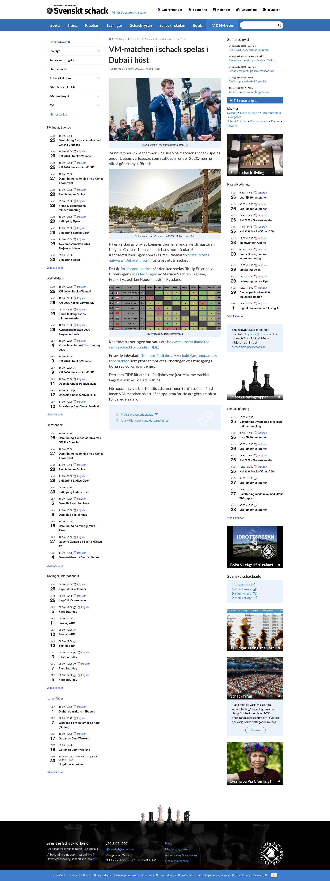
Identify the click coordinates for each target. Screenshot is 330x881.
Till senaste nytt (244, 100)
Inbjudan (81, 151)
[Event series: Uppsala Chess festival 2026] (75, 390)
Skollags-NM (67, 623)
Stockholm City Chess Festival (79, 406)
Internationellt (60, 42)
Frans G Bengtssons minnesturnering (72, 208)
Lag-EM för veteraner (72, 589)
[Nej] (325, 875)
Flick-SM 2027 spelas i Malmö (249, 49)
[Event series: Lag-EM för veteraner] (255, 478)
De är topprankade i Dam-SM (248, 81)
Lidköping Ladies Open (74, 232)
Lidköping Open (69, 221)
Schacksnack (243, 589)
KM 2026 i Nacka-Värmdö (75, 156)
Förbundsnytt (59, 96)
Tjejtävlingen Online (72, 194)
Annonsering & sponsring (181, 855)
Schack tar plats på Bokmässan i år (251, 70)
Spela (55, 25)
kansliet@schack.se (121, 849)
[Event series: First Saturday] (75, 607)
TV (52, 105)
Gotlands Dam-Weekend (74, 738)
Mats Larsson (243, 597)
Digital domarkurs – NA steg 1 (78, 711)
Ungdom (235, 117)
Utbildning (249, 9)
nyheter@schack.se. (259, 334)
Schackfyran (141, 25)
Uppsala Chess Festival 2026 (77, 383)
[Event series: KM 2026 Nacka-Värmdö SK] (75, 367)
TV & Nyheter (222, 25)
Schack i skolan (172, 25)
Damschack (58, 69)
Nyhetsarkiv (58, 114)
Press (168, 843)
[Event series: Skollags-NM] (75, 629)
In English (273, 9)
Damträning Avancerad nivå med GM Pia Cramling (80, 440)
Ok (274, 875)
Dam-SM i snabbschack (74, 503)
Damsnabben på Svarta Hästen (79, 557)
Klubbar (92, 25)
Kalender (223, 9)
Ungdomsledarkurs (71, 764)
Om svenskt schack (177, 860)
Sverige (55, 51)
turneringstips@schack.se (248, 346)
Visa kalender (55, 268)
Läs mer (255, 730)
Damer (275, 121)
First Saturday (68, 611)
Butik (197, 25)
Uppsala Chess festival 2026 (77, 395)
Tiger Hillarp (243, 593)
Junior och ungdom (63, 60)
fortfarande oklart (136, 268)
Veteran (232, 125)
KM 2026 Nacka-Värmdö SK (76, 167)
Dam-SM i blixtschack (73, 514)
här (94, 859)
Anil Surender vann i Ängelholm (249, 92)
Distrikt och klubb (62, 87)
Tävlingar (114, 25)
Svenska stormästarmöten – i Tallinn (252, 60)
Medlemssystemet (177, 849)
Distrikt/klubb (249, 112)
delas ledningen (143, 274)
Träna (72, 25)
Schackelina (242, 585)
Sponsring (200, 9)
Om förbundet (172, 9)
